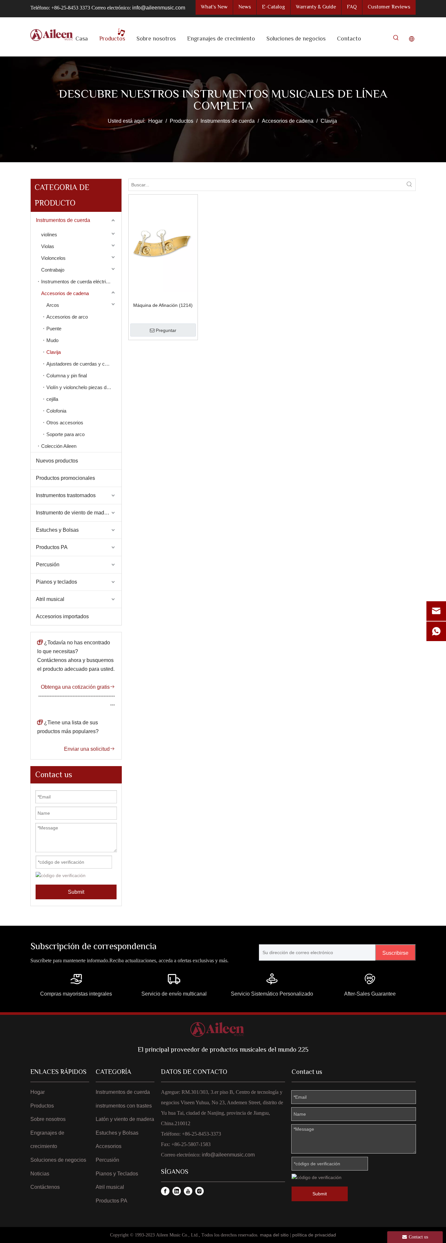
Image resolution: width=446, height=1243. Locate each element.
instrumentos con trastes (124, 1106)
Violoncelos (53, 258)
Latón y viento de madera (125, 1119)
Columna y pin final (66, 375)
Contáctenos (45, 1187)
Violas (47, 246)
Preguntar (166, 330)
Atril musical (50, 599)
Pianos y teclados (56, 582)
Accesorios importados (62, 616)
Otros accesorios (64, 422)
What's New (214, 7)
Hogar (37, 1092)
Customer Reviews (389, 7)
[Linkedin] (176, 1191)
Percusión (47, 564)
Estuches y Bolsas (57, 530)
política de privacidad (314, 1234)
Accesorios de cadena (65, 293)
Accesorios (108, 1146)
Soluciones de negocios (58, 1160)
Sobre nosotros (48, 1119)
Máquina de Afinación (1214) (163, 305)
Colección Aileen (58, 446)
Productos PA (52, 547)
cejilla (52, 399)
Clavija (53, 352)
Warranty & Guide (316, 7)
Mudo (52, 340)
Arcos (52, 305)
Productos (42, 1106)
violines (49, 234)
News (244, 7)
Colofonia (56, 411)
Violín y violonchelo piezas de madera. (83, 387)
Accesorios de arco (67, 317)
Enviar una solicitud (89, 749)
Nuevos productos (57, 461)
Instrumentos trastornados (66, 495)
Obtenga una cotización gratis (78, 687)
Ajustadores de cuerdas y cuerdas (82, 364)
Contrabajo (52, 270)
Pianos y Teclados (117, 1173)
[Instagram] (199, 1191)
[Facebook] (165, 1191)
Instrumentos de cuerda (63, 220)
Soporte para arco (65, 434)
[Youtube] (188, 1191)
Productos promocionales (65, 478)
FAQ (352, 7)
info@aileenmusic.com (158, 7)
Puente (53, 328)
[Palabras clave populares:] (396, 39)
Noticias (39, 1173)
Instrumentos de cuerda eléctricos (77, 281)
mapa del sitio (274, 1234)
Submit (76, 892)
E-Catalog (273, 7)
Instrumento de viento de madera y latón (78, 512)
